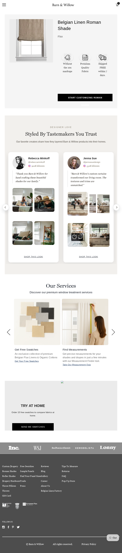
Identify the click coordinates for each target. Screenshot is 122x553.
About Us (45, 486)
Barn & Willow (36, 544)
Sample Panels (27, 471)
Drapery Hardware (11, 481)
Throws (6, 491)
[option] (33, 207)
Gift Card (6, 496)
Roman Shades (9, 471)
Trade (23, 481)
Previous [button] (9, 332)
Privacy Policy (89, 544)
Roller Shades (9, 476)
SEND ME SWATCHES (33, 427)
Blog (43, 471)
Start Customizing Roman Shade (85, 98)
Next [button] (113, 332)
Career (44, 481)
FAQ (64, 476)
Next (116, 207)
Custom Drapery (10, 466)
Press (22, 486)
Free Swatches (27, 466)
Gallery (44, 476)
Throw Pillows (9, 486)
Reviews (45, 466)
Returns (65, 471)
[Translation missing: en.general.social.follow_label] (3, 528)
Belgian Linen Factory (51, 491)
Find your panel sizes (30, 476)
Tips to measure (70, 466)
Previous (5, 207)
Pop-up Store (68, 481)
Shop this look (33, 257)
